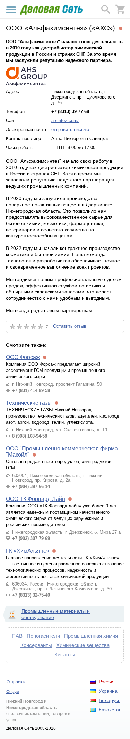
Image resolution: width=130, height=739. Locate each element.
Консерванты (36, 645)
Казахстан (110, 709)
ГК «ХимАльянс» (27, 551)
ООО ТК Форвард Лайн (35, 499)
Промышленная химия (91, 636)
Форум (12, 691)
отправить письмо (70, 129)
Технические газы (29, 403)
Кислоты (64, 654)
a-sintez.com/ (65, 120)
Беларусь (109, 700)
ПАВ (17, 636)
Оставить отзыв (69, 326)
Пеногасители (43, 636)
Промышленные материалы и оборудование (55, 614)
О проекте (17, 682)
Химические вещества (83, 645)
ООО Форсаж (23, 357)
